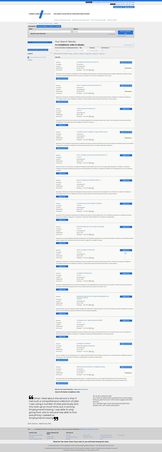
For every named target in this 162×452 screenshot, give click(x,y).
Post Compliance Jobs (98, 20)
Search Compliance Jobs (62, 20)
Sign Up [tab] (51, 26)
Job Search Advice (88, 437)
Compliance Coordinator (84, 343)
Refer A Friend (112, 20)
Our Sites (31, 437)
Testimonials (86, 435)
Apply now (126, 109)
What (30, 29)
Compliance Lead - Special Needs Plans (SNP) (89, 320)
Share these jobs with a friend (38, 57)
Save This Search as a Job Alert (38, 50)
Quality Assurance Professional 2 (86, 108)
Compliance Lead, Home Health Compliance (89, 203)
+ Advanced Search (122, 36)
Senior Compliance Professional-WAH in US (89, 85)
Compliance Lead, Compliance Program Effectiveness (92, 132)
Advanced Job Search (106, 435)
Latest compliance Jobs (35, 439)
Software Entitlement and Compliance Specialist (90, 226)
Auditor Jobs (50, 436)
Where (76, 29)
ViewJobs (92, 47)
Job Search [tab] (32, 26)
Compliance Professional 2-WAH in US (87, 62)
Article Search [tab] (42, 26)
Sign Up (68, 435)
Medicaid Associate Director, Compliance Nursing (91, 366)
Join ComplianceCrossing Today (40, 42)
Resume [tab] (57, 26)
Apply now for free (126, 62)
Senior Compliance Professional (86, 250)
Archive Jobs (120, 435)
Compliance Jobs (32, 23)
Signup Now (129, 7)
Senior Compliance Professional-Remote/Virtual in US (92, 155)
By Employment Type (72, 47)
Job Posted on (105, 47)
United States (111, 34)
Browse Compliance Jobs (80, 20)
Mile (81, 47)
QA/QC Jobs (50, 438)
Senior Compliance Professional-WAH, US (88, 180)
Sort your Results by (60, 47)
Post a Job (118, 7)
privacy (32, 429)
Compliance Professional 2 (84, 273)
